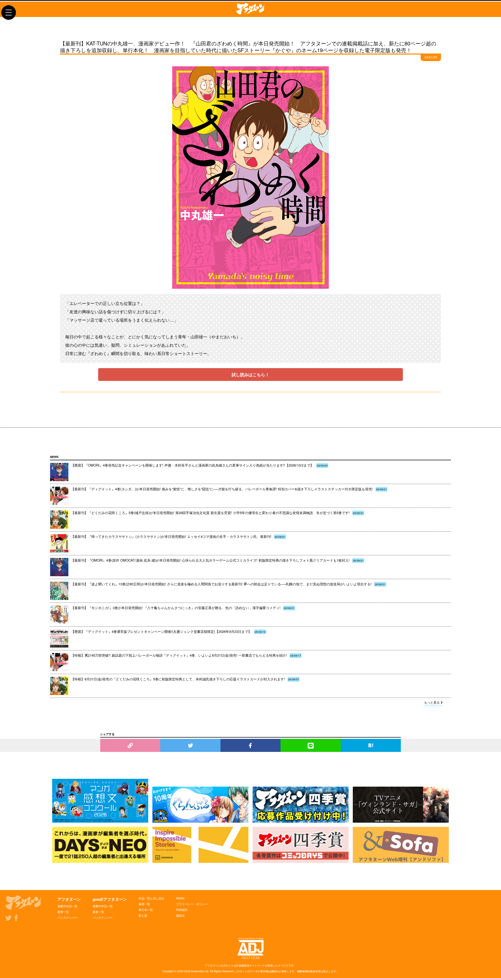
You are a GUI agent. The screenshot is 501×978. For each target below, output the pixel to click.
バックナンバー (67, 917)
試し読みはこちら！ (250, 375)
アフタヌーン (69, 899)
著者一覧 (63, 912)
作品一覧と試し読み (151, 898)
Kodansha (197, 971)
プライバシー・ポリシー (192, 904)
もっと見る (432, 702)
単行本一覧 (146, 910)
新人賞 (143, 915)
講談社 (180, 915)
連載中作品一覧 (67, 906)
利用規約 (182, 910)
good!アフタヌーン (110, 899)
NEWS (180, 898)
